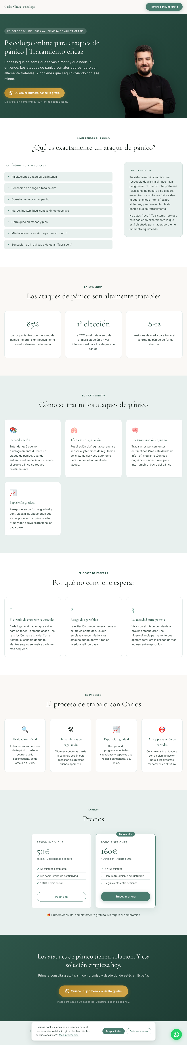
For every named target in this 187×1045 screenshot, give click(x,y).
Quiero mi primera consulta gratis (37, 93)
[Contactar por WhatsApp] (176, 1034)
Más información (69, 1034)
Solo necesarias (139, 1031)
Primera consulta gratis (164, 6)
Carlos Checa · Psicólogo (19, 7)
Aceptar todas (113, 1031)
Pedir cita (61, 896)
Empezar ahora (126, 896)
